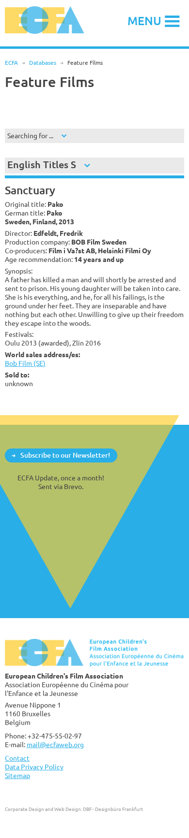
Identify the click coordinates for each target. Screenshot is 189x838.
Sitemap (17, 775)
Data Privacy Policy (34, 767)
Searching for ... (30, 135)
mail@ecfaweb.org (55, 744)
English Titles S (41, 165)
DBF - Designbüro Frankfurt (113, 809)
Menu (144, 21)
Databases (42, 62)
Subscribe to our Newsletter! (65, 455)
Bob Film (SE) (25, 363)
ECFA (11, 62)
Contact (17, 758)
